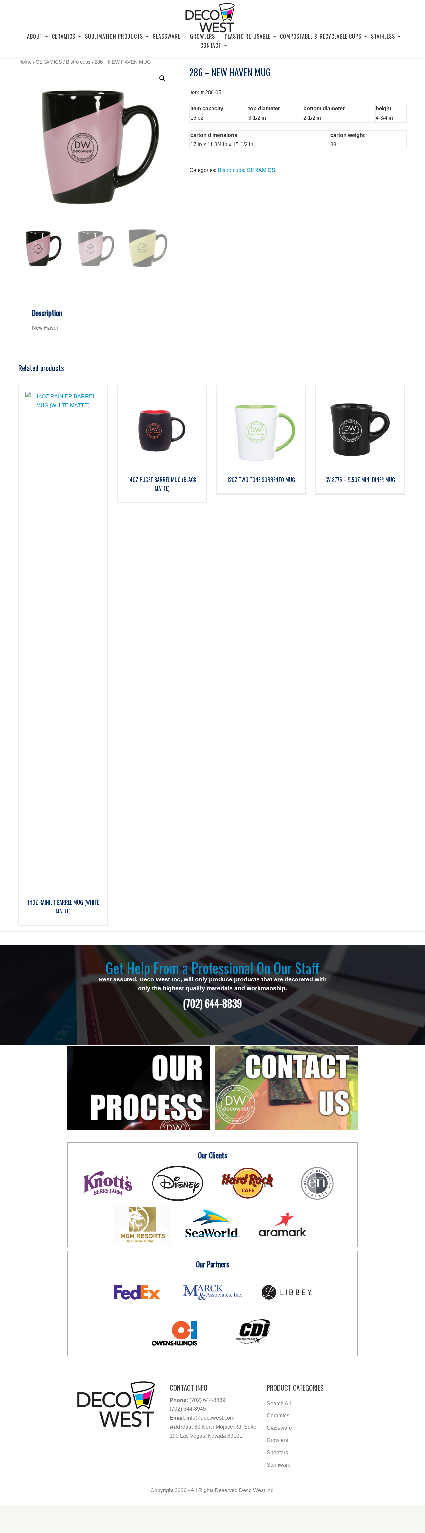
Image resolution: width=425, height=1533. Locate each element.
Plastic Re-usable (247, 36)
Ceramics (63, 36)
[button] (162, 78)
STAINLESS (383, 36)
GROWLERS (202, 36)
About (34, 36)
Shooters (277, 1452)
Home (25, 62)
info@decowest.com (210, 1418)
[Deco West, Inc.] (210, 15)
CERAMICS (49, 62)
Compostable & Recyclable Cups (320, 36)
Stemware (279, 1465)
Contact (210, 45)
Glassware (166, 36)
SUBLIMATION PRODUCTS (114, 36)
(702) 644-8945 (188, 1409)
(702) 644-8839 (207, 1400)
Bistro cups (78, 62)
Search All (279, 1403)
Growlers (277, 1440)
